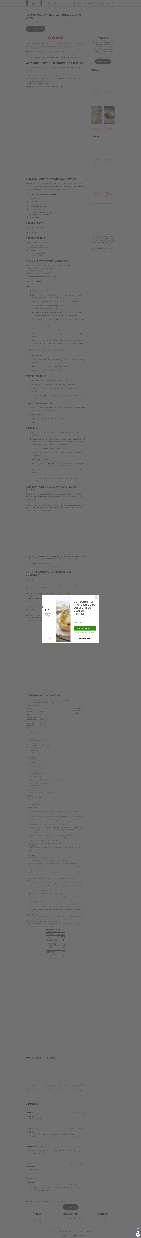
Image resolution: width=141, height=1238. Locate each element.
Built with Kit (84, 638)
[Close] (96, 597)
